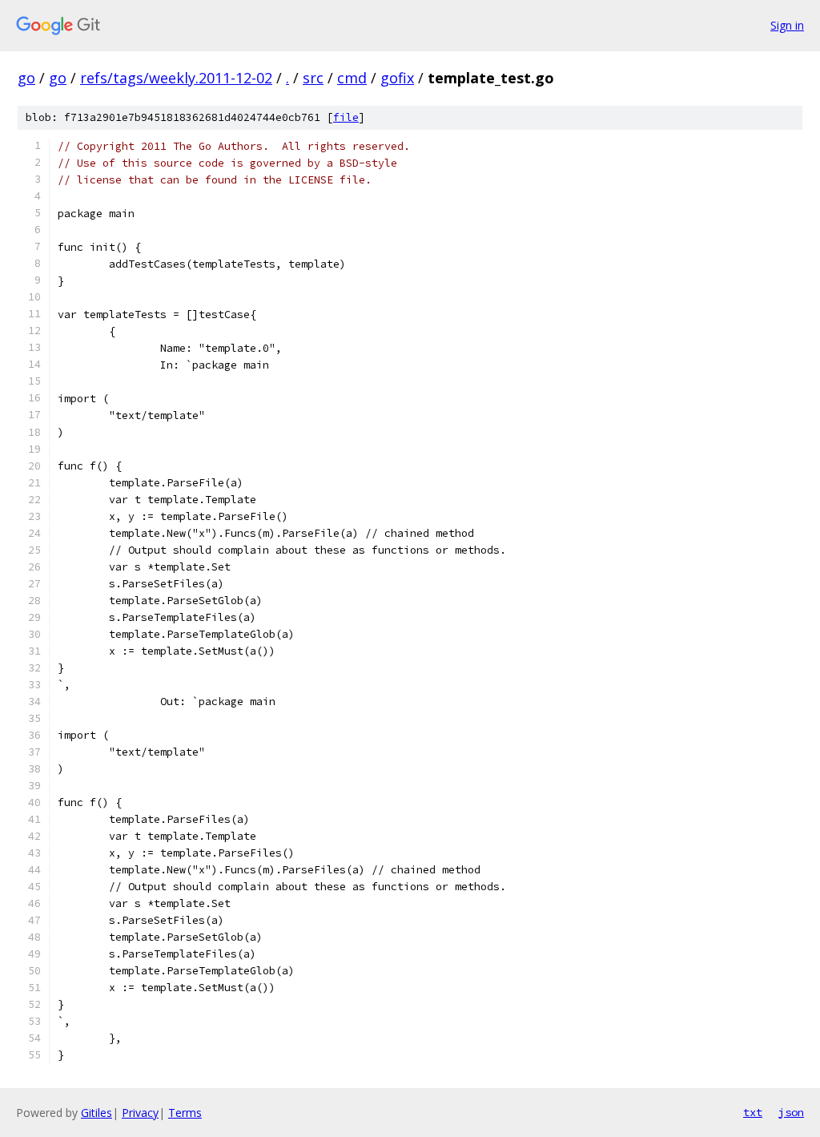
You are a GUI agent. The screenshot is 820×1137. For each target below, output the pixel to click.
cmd (352, 77)
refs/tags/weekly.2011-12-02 (176, 77)
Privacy (140, 1112)
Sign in (787, 25)
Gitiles (96, 1112)
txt (752, 1112)
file (346, 117)
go (26, 77)
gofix (397, 77)
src (313, 77)
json (791, 1112)
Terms (185, 1112)
